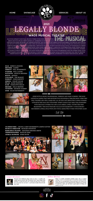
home (13, 13)
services (63, 13)
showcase (29, 13)
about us (81, 13)
